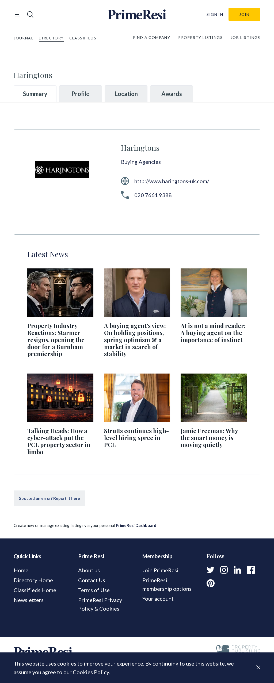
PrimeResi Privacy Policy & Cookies (100, 604)
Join (244, 14)
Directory (51, 38)
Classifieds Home (35, 590)
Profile (80, 93)
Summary (35, 93)
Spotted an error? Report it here (49, 498)
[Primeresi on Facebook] (251, 570)
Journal (23, 38)
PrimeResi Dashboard (136, 525)
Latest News (47, 254)
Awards (171, 93)
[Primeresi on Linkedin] (237, 570)
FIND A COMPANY (151, 37)
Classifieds (82, 38)
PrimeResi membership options (167, 584)
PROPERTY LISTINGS (200, 37)
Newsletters (29, 600)
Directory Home (33, 580)
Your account (158, 598)
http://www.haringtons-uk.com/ (171, 181)
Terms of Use (94, 590)
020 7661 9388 (153, 195)
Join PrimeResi (160, 570)
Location (126, 93)
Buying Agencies (141, 161)
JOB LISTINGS (245, 37)
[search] (30, 14)
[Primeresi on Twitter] (211, 570)
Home (21, 570)
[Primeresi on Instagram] (224, 570)
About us (89, 570)
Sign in (215, 14)
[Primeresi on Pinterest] (211, 583)
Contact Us (91, 580)
